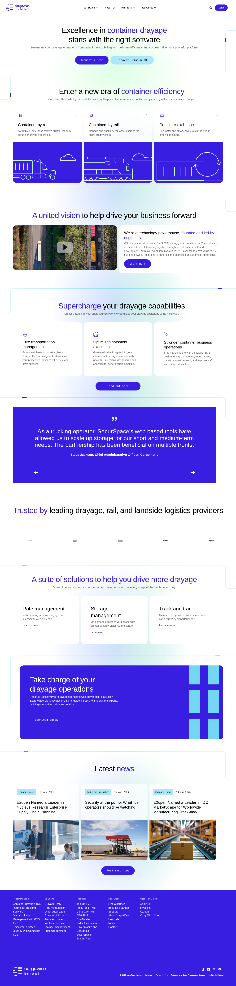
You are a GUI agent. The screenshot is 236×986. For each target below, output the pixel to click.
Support (113, 911)
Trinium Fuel (84, 938)
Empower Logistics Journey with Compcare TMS (26, 931)
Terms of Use (162, 975)
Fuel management (55, 931)
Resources (147, 7)
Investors (145, 907)
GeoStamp (83, 931)
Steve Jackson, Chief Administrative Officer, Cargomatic (114, 454)
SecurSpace (84, 934)
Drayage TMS (53, 904)
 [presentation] (192, 472)
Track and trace (53, 919)
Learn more (137, 263)
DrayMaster (83, 919)
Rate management (55, 907)
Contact (112, 927)
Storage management (57, 927)
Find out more (118, 386)
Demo (221, 7)
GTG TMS (82, 915)
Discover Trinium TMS (132, 60)
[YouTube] (220, 968)
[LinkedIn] (203, 968)
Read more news (118, 870)
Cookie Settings (215, 975)
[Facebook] (209, 968)
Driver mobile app (55, 915)
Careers (144, 911)
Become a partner (118, 907)
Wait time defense (55, 923)
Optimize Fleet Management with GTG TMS (26, 919)
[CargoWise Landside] (18, 7)
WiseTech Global (148, 898)
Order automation (55, 911)
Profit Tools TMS (86, 907)
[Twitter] (214, 968)
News (111, 923)
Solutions (89, 7)
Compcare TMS (86, 911)
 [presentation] (36, 472)
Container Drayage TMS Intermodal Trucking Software (27, 908)
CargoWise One (149, 915)
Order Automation (87, 923)
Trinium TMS (84, 904)
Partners (126, 7)
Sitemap (148, 975)
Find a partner (116, 904)
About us (110, 7)
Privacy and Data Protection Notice (188, 975)
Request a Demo (91, 60)
